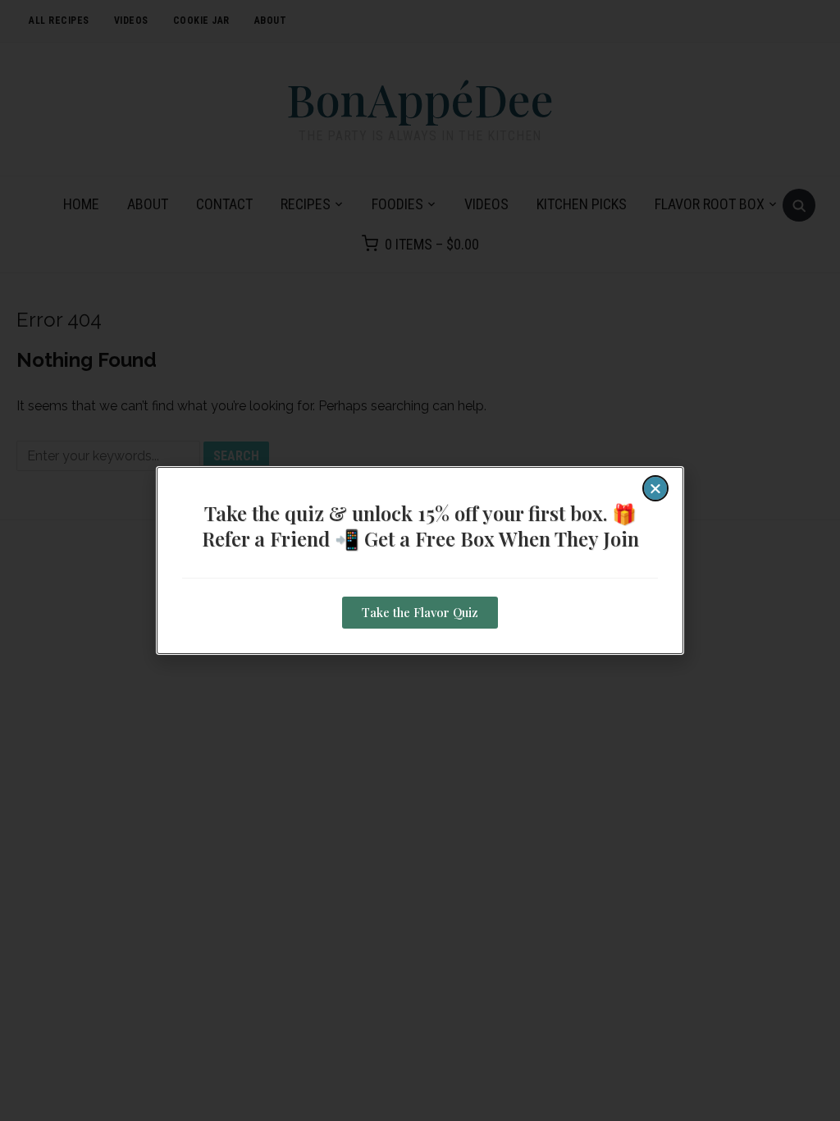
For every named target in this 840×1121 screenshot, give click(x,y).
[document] (420, 560)
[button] (655, 488)
